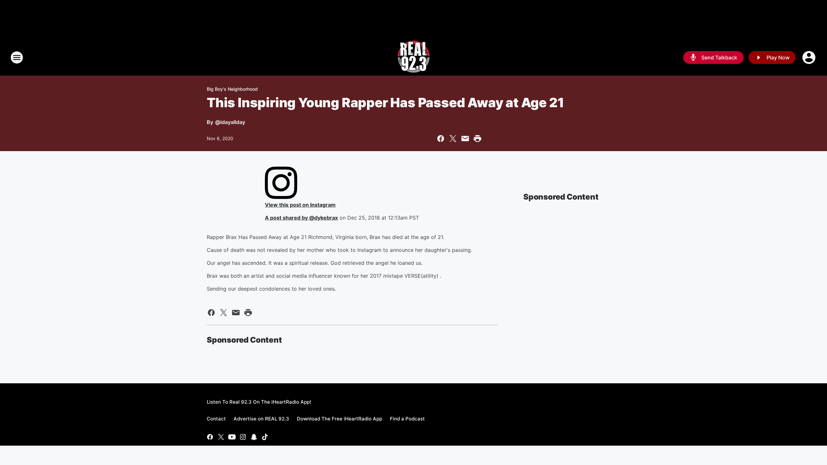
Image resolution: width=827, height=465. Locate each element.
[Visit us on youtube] (232, 437)
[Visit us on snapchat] (254, 437)
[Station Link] (413, 57)
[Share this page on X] (452, 138)
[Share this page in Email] (465, 138)
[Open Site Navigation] (16, 57)
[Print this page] (477, 138)
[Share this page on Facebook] (440, 138)
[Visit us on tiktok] (265, 437)
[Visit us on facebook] (210, 437)
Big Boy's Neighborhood (232, 89)
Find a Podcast (407, 419)
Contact (216, 419)
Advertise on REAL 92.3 (261, 419)
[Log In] (809, 57)
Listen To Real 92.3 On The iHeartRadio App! (259, 402)
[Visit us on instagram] (243, 437)
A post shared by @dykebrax (301, 217)
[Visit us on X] (221, 437)
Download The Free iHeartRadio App (339, 419)
